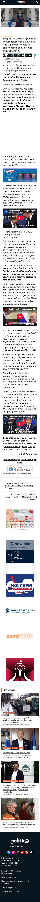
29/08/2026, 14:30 (7, 757)
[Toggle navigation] (3, 2)
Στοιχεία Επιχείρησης (10, 891)
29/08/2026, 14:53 (7, 724)
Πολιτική (21, 748)
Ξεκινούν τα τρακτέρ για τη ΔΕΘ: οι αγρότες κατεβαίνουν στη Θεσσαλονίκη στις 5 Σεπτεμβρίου (19, 720)
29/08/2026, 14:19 (7, 794)
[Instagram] (11, 55)
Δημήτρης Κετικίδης (13, 62)
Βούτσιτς (8, 473)
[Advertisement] (20, 134)
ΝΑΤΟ (6, 350)
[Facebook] (4, 55)
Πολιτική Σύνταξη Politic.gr (20, 757)
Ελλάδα (5, 713)
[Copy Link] (26, 55)
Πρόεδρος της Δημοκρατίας (19, 473)
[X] (8, 55)
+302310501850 (11, 863)
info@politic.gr (13, 860)
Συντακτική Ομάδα (9, 888)
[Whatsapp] (15, 55)
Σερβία (24, 80)
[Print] (22, 55)
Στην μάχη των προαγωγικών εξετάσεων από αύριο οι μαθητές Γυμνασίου (19, 485)
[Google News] (30, 55)
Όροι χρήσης (6, 873)
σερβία (29, 473)
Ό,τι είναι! (12, 713)
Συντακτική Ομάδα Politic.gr (21, 724)
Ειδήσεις (5, 36)
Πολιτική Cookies (8, 877)
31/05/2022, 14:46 (12, 59)
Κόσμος (10, 36)
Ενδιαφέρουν (7, 748)
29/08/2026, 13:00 (8, 827)
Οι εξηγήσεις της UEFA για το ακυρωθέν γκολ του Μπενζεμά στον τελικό (20, 497)
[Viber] (19, 55)
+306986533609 (12, 866)
